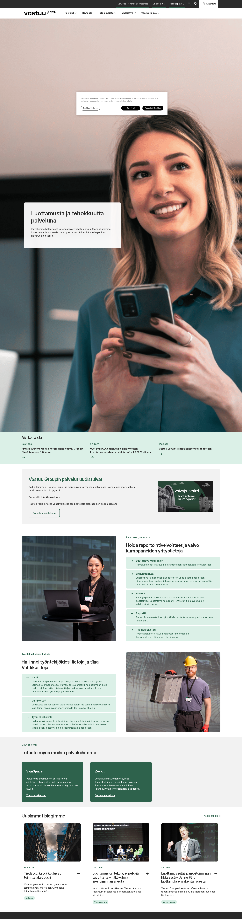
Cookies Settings (90, 108)
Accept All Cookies (153, 108)
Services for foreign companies (133, 3)
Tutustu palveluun (36, 795)
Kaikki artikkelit (212, 815)
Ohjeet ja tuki (159, 3)
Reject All (131, 108)
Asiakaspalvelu (177, 3)
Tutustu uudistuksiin (44, 513)
